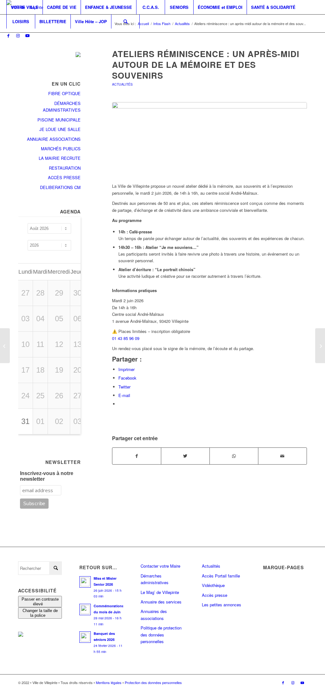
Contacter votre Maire (160, 566)
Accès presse (214, 595)
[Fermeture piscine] (5, 345)
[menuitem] (24, 7)
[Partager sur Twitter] (185, 456)
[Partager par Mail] (282, 456)
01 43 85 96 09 (125, 338)
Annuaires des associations (154, 614)
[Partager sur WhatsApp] (234, 456)
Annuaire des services (161, 602)
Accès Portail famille (221, 576)
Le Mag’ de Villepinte (160, 592)
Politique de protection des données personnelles (161, 634)
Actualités (122, 84)
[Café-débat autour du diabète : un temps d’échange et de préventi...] (320, 345)
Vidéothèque (213, 585)
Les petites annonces (221, 605)
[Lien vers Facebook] (8, 35)
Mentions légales (109, 682)
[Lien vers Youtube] (27, 35)
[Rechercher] (125, 21)
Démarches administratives (155, 579)
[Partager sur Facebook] (136, 456)
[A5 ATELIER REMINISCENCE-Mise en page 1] (209, 139)
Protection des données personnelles (153, 682)
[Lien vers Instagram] (18, 35)
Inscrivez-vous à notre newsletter (46, 476)
